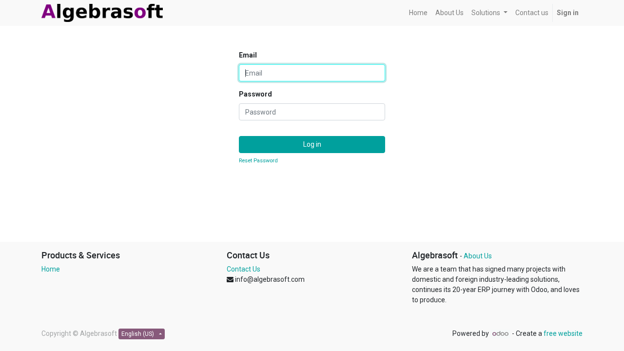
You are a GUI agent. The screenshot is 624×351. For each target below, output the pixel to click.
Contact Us (243, 269)
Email (248, 55)
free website (563, 333)
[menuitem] (418, 13)
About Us (478, 256)
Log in (312, 144)
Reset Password (258, 160)
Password (255, 94)
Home (50, 269)
